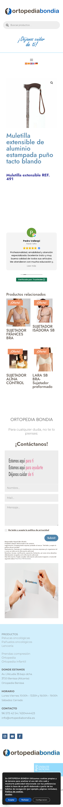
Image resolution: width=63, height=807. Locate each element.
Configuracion (41, 800)
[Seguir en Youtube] (12, 736)
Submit (51, 538)
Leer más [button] (31, 266)
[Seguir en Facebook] (19, 736)
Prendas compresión (16, 653)
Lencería (7, 646)
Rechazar (25, 800)
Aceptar (11, 800)
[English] (31, 63)
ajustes (8, 794)
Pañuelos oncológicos (17, 642)
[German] (36, 63)
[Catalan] (29, 63)
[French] (34, 63)
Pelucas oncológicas (16, 638)
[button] (51, 82)
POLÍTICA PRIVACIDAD (23, 559)
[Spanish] (26, 63)
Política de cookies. (14, 791)
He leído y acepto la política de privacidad (28, 530)
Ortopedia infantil (14, 661)
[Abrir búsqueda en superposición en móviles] (32, 25)
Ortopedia (9, 657)
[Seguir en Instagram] (4, 736)
